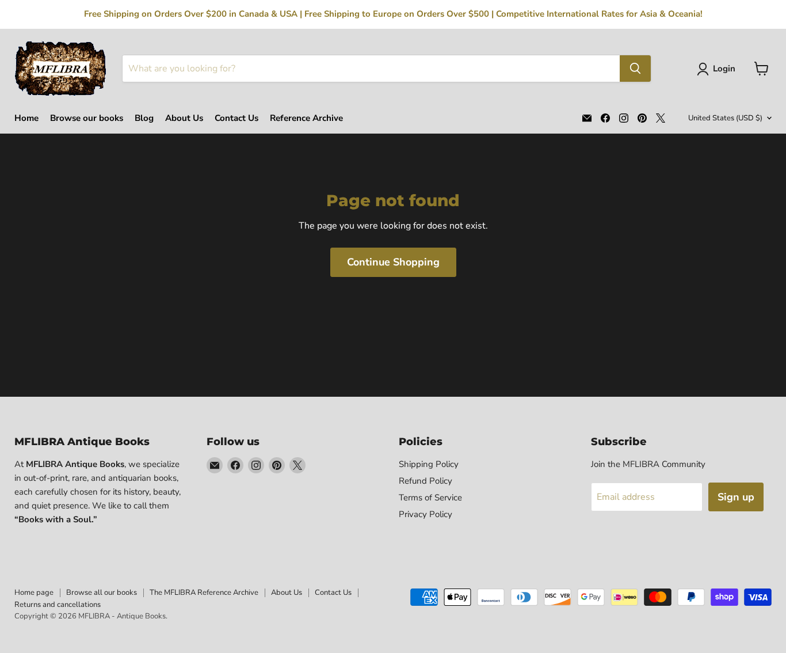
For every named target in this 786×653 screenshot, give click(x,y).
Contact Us (236, 118)
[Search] (635, 68)
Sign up (736, 497)
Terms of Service (430, 497)
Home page (34, 592)
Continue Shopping (393, 262)
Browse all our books (101, 592)
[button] (718, 69)
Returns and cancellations (57, 604)
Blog (144, 118)
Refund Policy (425, 481)
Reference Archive (306, 118)
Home (26, 118)
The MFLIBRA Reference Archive (204, 592)
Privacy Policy (425, 514)
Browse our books (86, 118)
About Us (184, 118)
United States (725, 118)
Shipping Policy (429, 464)
